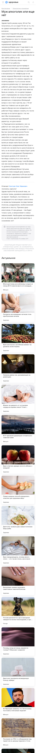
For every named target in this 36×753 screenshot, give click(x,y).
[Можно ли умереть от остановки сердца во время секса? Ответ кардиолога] (18, 399)
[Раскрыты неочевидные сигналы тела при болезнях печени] (18, 308)
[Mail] (6, 2)
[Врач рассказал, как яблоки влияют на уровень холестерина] (18, 338)
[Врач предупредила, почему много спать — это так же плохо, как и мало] (18, 550)
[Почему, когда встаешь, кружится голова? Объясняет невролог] (18, 641)
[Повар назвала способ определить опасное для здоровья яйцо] (18, 490)
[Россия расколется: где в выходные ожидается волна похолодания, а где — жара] (18, 611)
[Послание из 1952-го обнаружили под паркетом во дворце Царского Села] (18, 732)
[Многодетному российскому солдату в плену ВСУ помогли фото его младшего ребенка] (18, 277)
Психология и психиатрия (21, 8)
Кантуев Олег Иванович (18, 186)
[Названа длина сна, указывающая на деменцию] (18, 368)
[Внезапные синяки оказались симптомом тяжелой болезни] (18, 581)
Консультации (6, 8)
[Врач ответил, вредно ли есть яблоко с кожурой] (18, 459)
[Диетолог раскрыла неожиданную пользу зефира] (18, 672)
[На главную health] (13, 2)
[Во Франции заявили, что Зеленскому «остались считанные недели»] (18, 702)
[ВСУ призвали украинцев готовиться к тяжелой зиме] (18, 429)
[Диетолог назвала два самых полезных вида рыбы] (18, 520)
